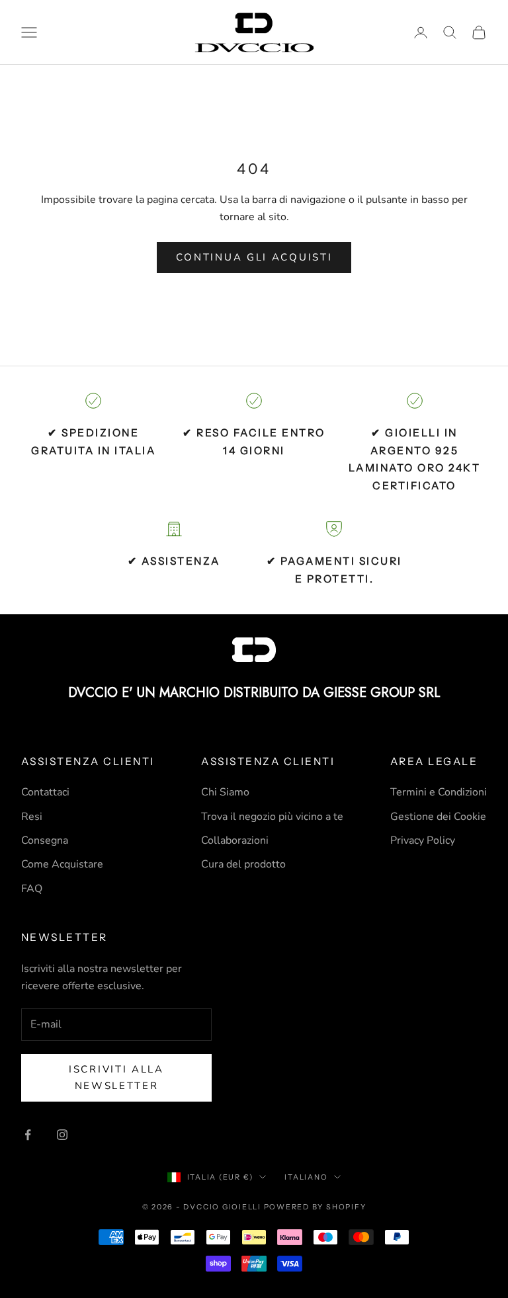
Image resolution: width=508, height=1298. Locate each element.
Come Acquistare (62, 864)
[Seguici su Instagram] (62, 1134)
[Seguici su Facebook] (27, 1134)
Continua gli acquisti (254, 257)
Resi (31, 816)
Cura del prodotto (243, 864)
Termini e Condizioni (438, 792)
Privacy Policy (422, 840)
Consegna (44, 840)
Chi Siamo (225, 792)
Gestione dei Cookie (438, 816)
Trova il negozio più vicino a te (272, 816)
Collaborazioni (235, 840)
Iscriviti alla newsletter (116, 1077)
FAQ (31, 888)
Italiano (305, 1177)
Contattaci (45, 792)
